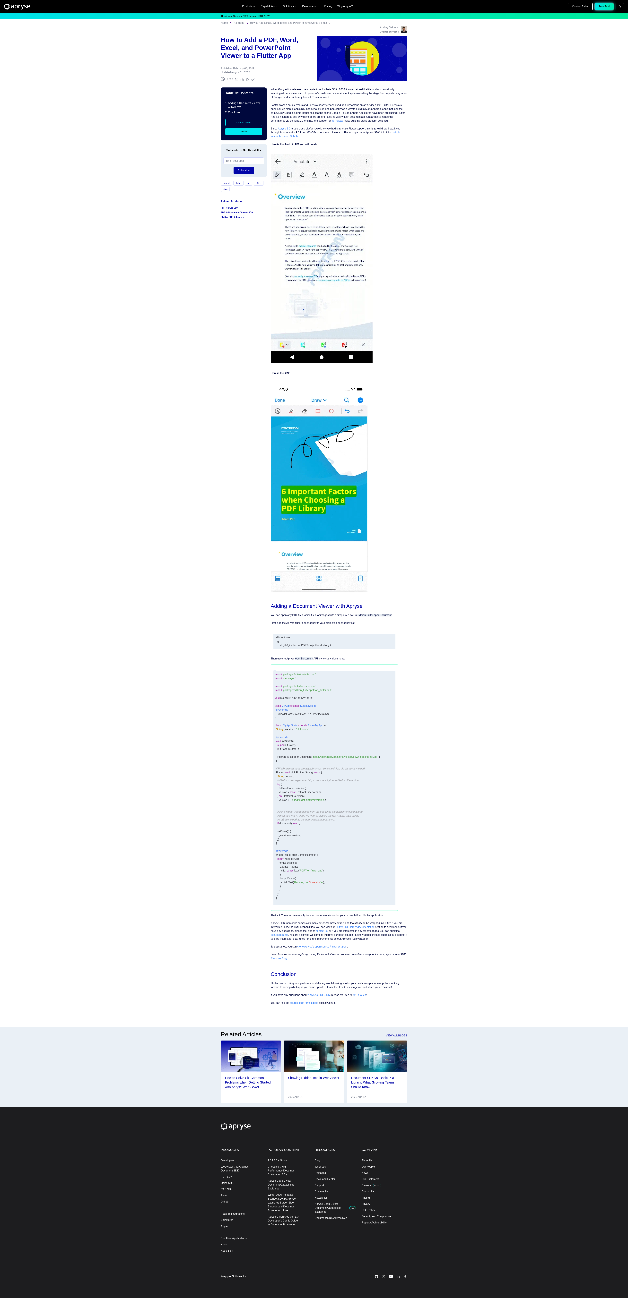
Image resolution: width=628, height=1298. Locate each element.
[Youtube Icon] (391, 1276)
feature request (279, 934)
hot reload (337, 120)
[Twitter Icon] (384, 1276)
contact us (322, 931)
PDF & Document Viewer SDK (237, 212)
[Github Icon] (376, 1276)
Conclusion (234, 112)
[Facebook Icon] (405, 1276)
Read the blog (279, 958)
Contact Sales (580, 6)
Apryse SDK (285, 128)
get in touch (359, 995)
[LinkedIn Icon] (398, 1276)
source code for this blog (304, 1002)
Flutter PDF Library (231, 217)
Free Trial (604, 6)
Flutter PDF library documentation (355, 927)
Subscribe (244, 170)
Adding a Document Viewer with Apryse (244, 105)
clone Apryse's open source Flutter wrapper (322, 946)
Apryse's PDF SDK (319, 995)
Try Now (243, 131)
